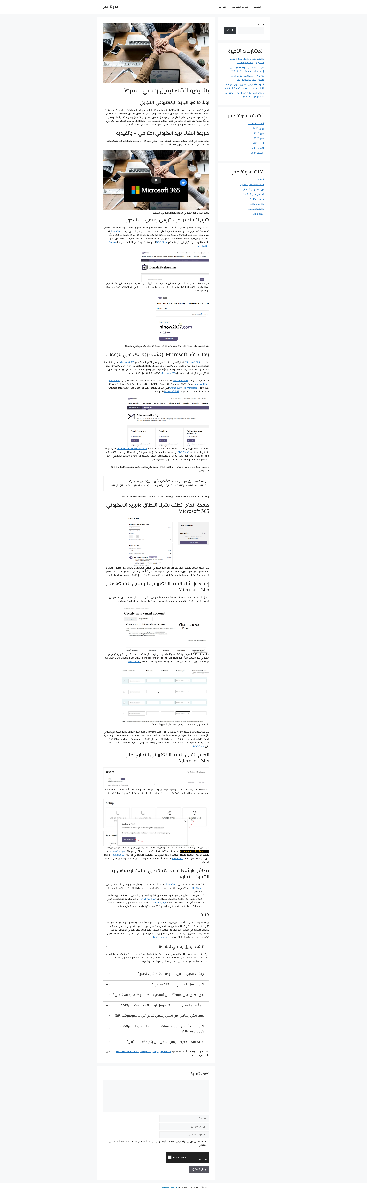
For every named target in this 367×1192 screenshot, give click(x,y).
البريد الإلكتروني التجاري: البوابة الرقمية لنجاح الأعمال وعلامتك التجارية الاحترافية (244, 86)
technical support (118, 851)
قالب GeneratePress (170, 1187)
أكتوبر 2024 (258, 148)
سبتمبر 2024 (257, 153)
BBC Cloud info (161, 937)
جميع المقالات (257, 199)
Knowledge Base (147, 899)
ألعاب (261, 180)
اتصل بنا (222, 7)
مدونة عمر (110, 7)
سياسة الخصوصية (240, 7)
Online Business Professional (184, 388)
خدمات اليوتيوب (256, 209)
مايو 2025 (259, 138)
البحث (261, 25)
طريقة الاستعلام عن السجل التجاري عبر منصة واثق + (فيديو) (244, 95)
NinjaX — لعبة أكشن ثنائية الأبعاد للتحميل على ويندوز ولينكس (246, 78)
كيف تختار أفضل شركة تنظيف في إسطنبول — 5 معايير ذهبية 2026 (247, 69)
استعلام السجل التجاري (252, 185)
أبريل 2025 (258, 143)
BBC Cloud (116, 231)
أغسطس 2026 (256, 124)
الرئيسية (257, 7)
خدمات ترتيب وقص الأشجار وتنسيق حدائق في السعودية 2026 (246, 61)
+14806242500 (118, 855)
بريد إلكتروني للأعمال (253, 189)
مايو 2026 (259, 133)
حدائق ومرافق (257, 204)
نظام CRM (258, 214)
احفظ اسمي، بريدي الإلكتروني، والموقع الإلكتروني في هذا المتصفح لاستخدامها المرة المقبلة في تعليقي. (157, 1143)
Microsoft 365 (192, 362)
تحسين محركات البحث (253, 194)
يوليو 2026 (258, 129)
